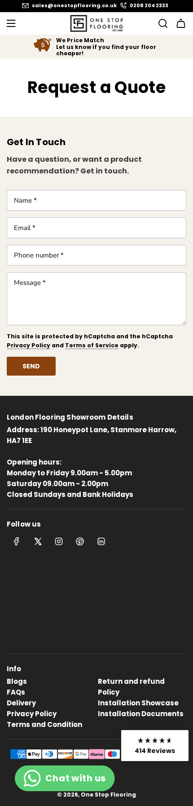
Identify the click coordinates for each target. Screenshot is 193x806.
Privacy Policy (28, 345)
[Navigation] (11, 23)
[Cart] (181, 23)
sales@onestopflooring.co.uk (74, 5)
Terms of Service (91, 345)
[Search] (160, 23)
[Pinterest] (80, 541)
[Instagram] (59, 541)
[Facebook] (16, 541)
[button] (155, 745)
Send (31, 366)
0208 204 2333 (149, 5)
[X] (38, 541)
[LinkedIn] (101, 541)
